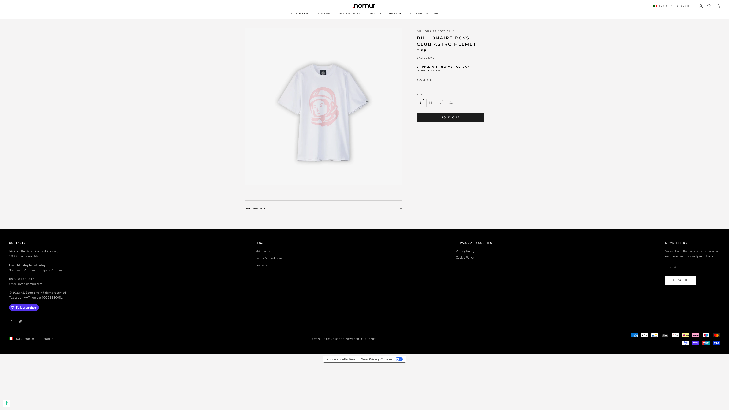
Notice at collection (340, 359)
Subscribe (681, 280)
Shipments (262, 251)
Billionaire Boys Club (436, 31)
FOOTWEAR (299, 13)
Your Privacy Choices (377, 359)
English (683, 6)
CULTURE (374, 13)
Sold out (450, 117)
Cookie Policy (465, 257)
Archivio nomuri (423, 13)
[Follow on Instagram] (21, 322)
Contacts (261, 265)
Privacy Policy (465, 251)
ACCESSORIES (349, 13)
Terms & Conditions (268, 258)
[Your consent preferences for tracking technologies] (6, 403)
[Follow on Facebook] (11, 322)
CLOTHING (323, 13)
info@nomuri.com (30, 284)
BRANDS (395, 13)
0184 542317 (24, 279)
